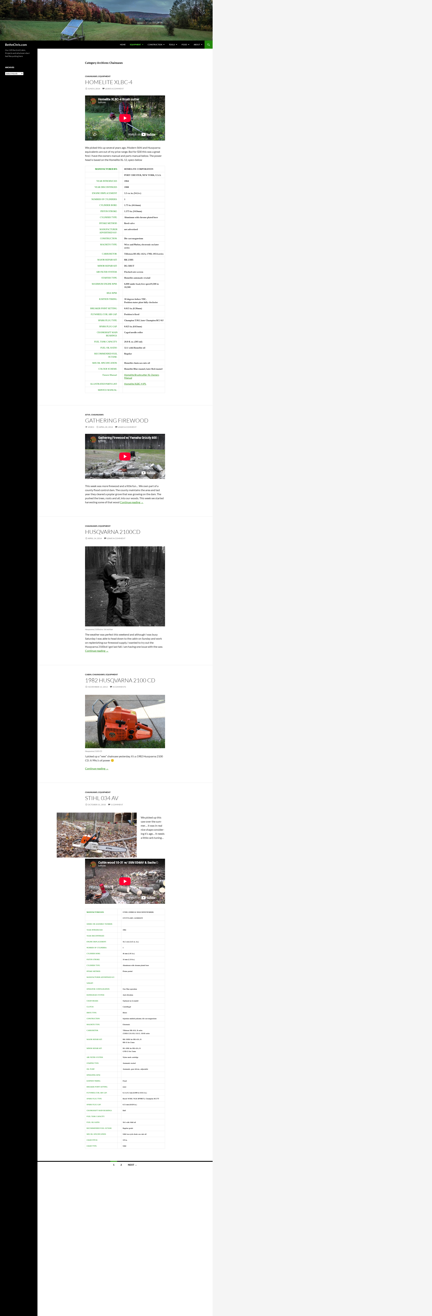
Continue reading (131, 502)
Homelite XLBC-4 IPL (135, 383)
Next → (132, 1164)
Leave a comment (114, 88)
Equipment (135, 44)
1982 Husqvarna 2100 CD (120, 680)
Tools (172, 44)
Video (91, 427)
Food (184, 44)
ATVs (87, 414)
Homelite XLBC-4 (108, 82)
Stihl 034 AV (101, 797)
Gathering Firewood (116, 420)
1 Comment (117, 804)
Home (123, 44)
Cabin (88, 674)
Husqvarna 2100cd (112, 531)
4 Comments (119, 687)
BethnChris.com (16, 44)
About (197, 44)
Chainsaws (91, 76)
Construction (155, 44)
